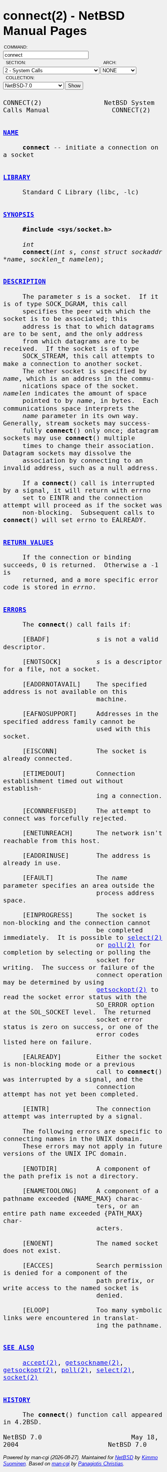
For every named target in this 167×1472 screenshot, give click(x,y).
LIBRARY (16, 177)
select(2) (144, 937)
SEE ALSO (18, 1347)
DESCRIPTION (24, 281)
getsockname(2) (92, 1362)
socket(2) (20, 1377)
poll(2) (121, 945)
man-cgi (61, 1464)
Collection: (20, 77)
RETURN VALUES (28, 542)
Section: (18, 62)
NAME (11, 132)
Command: (18, 47)
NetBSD (124, 1457)
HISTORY (16, 1400)
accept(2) (40, 1362)
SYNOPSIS (18, 214)
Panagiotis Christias (100, 1464)
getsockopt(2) (121, 989)
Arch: (113, 62)
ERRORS (14, 609)
